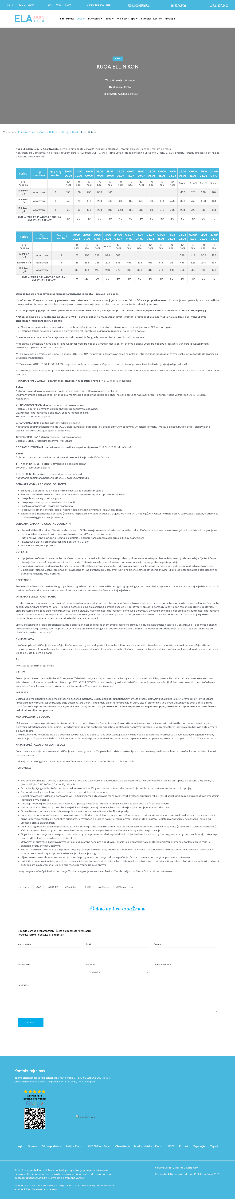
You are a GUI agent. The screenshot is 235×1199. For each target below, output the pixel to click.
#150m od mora (124, 887)
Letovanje (24, 887)
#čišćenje (103, 887)
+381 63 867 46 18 (219, 5)
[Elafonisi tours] (30, 18)
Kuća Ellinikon (117, 66)
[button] (81, 18)
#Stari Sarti (71, 887)
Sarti (118, 58)
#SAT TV (53, 887)
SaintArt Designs (164, 1167)
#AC (38, 887)
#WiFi (88, 887)
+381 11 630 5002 (178, 5)
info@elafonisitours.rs (138, 5)
